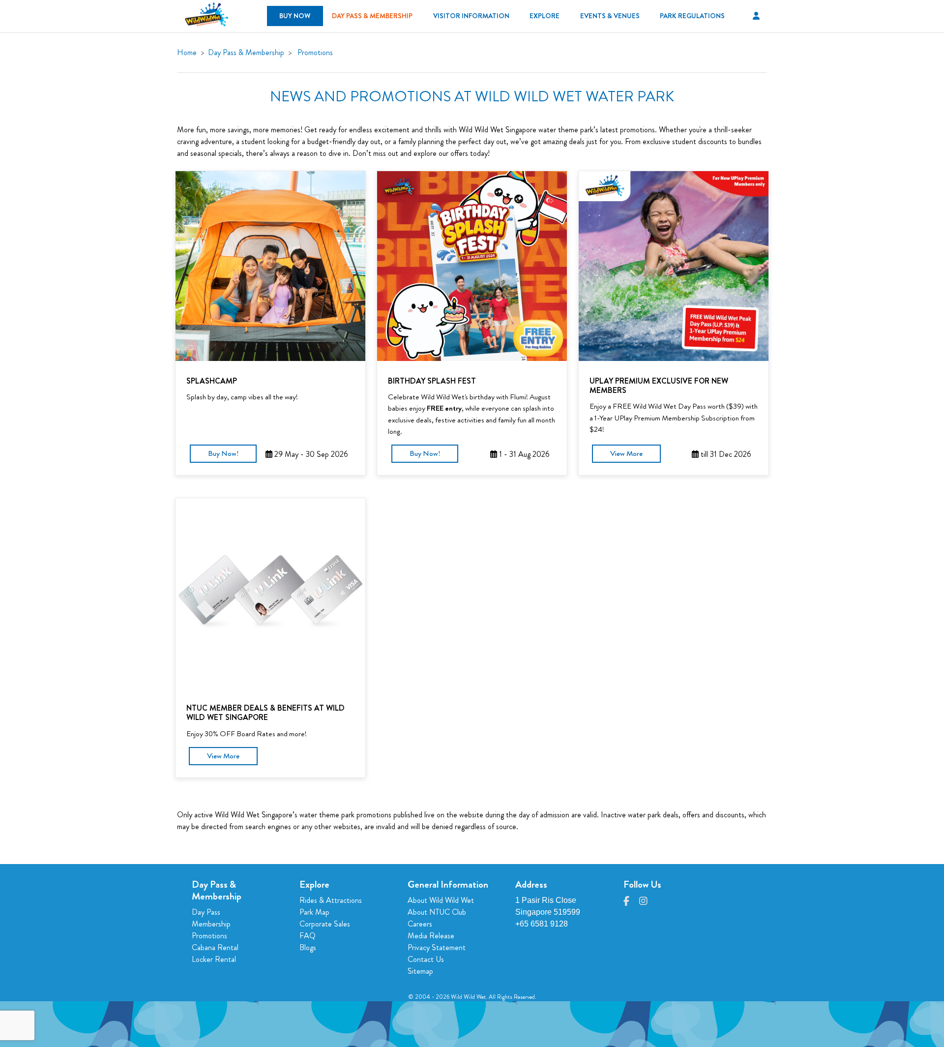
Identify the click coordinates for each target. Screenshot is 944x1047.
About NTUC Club (437, 912)
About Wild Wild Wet (441, 900)
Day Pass (206, 912)
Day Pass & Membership (372, 16)
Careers (420, 923)
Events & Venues (610, 16)
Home (187, 52)
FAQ (307, 935)
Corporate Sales (324, 923)
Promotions (315, 52)
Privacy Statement (437, 947)
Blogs (307, 947)
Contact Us (426, 959)
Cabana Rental (215, 947)
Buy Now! (223, 453)
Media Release (431, 935)
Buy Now (295, 16)
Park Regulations (692, 16)
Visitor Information (471, 16)
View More (626, 453)
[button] (756, 16)
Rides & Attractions (330, 900)
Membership (211, 923)
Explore (545, 16)
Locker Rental (214, 959)
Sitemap (420, 971)
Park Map (314, 912)
